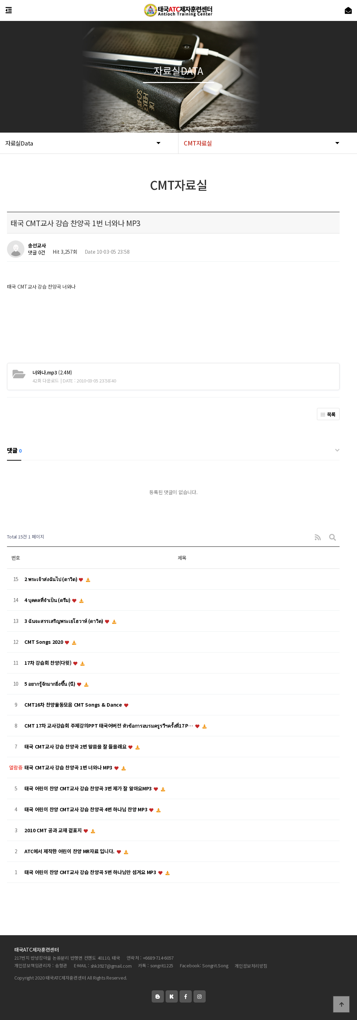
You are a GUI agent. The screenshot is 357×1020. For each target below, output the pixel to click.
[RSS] (317, 537)
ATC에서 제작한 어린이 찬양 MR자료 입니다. (70, 851)
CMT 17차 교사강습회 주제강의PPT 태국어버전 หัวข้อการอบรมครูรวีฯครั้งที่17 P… (109, 725)
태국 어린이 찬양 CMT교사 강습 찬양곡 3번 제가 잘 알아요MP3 (88, 788)
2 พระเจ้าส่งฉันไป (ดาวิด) (51, 579)
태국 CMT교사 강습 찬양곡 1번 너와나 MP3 (68, 767)
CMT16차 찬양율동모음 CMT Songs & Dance (73, 704)
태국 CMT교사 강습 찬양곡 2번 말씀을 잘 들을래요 (76, 746)
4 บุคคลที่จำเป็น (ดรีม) (47, 600)
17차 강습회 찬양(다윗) (48, 663)
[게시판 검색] (333, 537)
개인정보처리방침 (251, 965)
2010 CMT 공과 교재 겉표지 (53, 830)
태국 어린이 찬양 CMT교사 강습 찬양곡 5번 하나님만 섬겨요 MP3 (90, 872)
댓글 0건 (36, 252)
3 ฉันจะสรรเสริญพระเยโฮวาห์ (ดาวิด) (64, 621)
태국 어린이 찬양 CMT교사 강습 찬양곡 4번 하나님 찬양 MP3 (86, 809)
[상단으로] (341, 1004)
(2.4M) (52, 372)
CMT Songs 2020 (44, 642)
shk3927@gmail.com (111, 965)
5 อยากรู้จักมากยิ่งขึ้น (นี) (50, 683)
